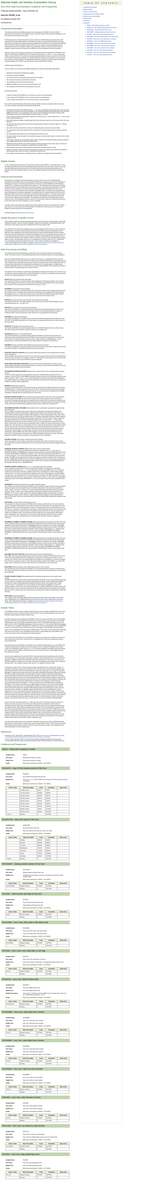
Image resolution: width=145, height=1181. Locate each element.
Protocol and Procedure (90, 11)
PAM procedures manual (27, 212)
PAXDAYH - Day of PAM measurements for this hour (102, 27)
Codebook (86, 23)
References (86, 21)
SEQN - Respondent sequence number (98, 25)
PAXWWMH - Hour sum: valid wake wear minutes (101, 43)
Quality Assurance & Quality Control (93, 14)
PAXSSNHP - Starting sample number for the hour (101, 32)
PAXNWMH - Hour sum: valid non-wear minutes (100, 48)
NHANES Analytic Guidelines (16, 613)
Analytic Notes (87, 18)
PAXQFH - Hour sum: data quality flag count (99, 54)
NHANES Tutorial (39, 613)
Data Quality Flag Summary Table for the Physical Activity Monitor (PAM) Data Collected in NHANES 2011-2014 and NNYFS (34, 243)
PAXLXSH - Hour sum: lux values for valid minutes (101, 52)
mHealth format (44, 273)
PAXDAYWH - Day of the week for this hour (99, 30)
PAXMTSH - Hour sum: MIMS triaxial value (99, 41)
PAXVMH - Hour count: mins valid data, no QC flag (101, 39)
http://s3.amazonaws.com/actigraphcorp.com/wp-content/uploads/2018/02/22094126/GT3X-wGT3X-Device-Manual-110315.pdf (35, 736)
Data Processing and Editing (91, 16)
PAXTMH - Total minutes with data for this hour (100, 34)
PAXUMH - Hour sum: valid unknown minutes (100, 50)
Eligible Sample (87, 9)
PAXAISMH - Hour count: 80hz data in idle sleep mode (102, 36)
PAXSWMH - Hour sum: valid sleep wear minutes (101, 45)
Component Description (90, 7)
